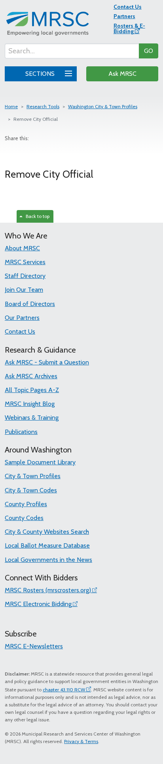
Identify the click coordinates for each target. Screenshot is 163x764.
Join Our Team (24, 289)
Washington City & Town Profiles (102, 106)
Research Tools (43, 106)
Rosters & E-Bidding (129, 28)
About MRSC (22, 248)
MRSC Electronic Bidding (38, 604)
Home (11, 106)
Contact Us (128, 6)
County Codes (24, 518)
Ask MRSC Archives (31, 376)
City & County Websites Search (47, 531)
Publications (21, 431)
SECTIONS (40, 73)
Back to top (36, 216)
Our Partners (22, 317)
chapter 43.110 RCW (64, 690)
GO (148, 50)
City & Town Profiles (33, 476)
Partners (124, 16)
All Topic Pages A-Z (32, 390)
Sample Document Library (40, 462)
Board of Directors (30, 304)
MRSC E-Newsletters (34, 646)
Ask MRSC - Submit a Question (47, 362)
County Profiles (26, 504)
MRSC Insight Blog (30, 403)
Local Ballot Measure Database (47, 545)
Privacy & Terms (81, 741)
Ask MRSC (122, 73)
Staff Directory (25, 276)
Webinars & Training (32, 417)
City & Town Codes (31, 490)
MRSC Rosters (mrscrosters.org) (48, 590)
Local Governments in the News (48, 559)
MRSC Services (25, 262)
